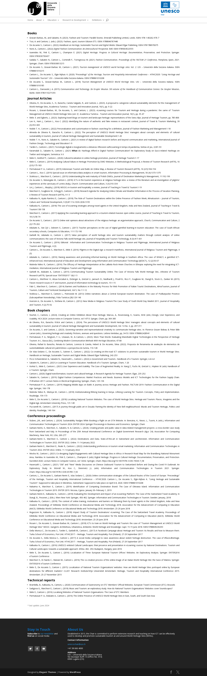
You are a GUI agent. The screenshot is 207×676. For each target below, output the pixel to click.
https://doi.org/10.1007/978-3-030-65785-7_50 (57, 472)
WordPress (75, 672)
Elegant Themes (47, 672)
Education (52, 20)
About (39, 20)
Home (30, 20)
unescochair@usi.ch (76, 644)
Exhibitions (97, 20)
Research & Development (74, 20)
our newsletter (47, 633)
